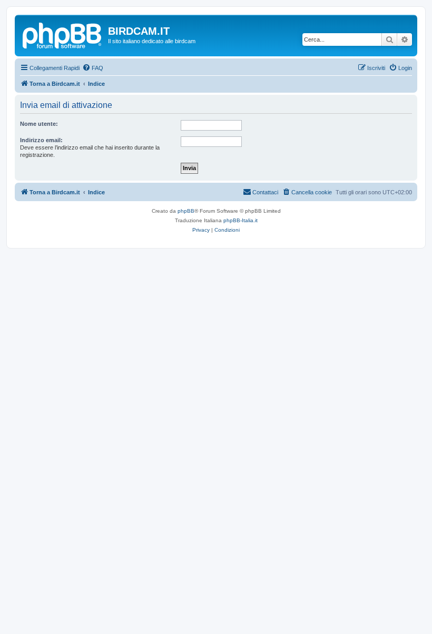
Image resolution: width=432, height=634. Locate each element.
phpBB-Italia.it (240, 220)
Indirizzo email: (41, 140)
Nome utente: (39, 124)
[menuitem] (92, 68)
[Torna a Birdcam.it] (62, 34)
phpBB (186, 211)
